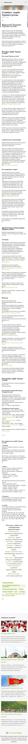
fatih (16, 591)
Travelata (9, 545)
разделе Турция (6, 430)
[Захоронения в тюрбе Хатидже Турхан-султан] (14, 344)
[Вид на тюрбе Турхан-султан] (10, 165)
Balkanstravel (8, 2)
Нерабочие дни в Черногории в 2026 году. (12, 688)
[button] (3, 21)
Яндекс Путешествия (13, 551)
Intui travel (9, 558)
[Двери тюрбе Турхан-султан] (9, 287)
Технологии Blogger (15, 733)
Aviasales (11, 537)
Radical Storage (13, 574)
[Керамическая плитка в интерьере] (11, 312)
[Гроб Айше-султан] (7, 365)
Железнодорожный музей (9, 420)
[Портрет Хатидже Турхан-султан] (11, 104)
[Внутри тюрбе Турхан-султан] (10, 196)
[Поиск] (26, 2)
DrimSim (16, 566)
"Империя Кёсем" (7, 582)
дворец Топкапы (11, 74)
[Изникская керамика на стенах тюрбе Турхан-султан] (14, 269)
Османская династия (9, 589)
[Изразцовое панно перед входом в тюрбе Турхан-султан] (14, 262)
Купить (4, 435)
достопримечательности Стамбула (11, 586)
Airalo (9, 566)
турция (21, 589)
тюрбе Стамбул (7, 591)
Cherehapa (9, 541)
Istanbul (22, 591)
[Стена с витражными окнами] (10, 335)
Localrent (8, 562)
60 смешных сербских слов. (8, 633)
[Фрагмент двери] (6, 293)
